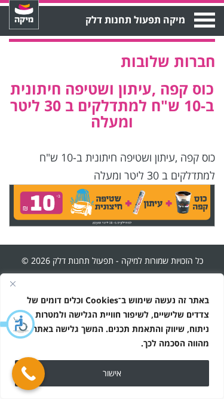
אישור (112, 373)
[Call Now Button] (28, 373)
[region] (112, 336)
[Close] (12, 283)
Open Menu (203, 20)
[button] (18, 324)
